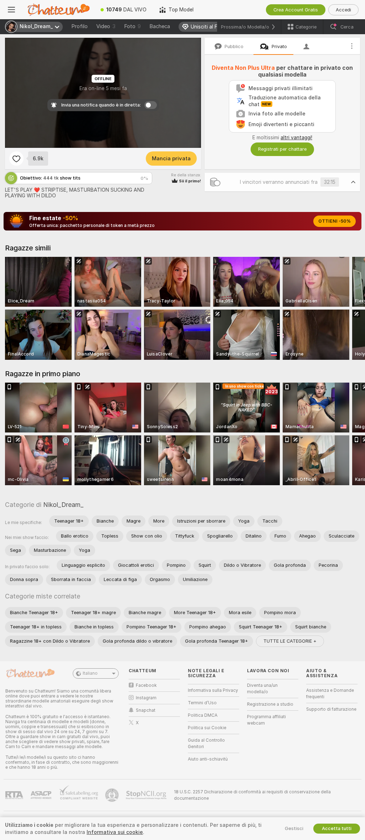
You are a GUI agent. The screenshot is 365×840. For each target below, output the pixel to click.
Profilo (79, 26)
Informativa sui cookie (115, 832)
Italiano (90, 673)
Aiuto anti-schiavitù (208, 759)
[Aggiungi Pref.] (16, 158)
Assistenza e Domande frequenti (330, 693)
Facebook (146, 685)
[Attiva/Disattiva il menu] (11, 9)
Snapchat (145, 710)
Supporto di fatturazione (331, 709)
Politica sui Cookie (207, 727)
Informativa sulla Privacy (213, 690)
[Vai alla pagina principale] (58, 9)
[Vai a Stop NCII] (147, 795)
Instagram (146, 697)
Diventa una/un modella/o (262, 688)
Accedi (343, 9)
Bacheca (159, 26)
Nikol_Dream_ (63, 504)
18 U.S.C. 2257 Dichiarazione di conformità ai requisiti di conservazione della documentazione (252, 795)
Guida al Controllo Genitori (206, 743)
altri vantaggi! (296, 137)
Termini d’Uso (202, 702)
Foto (132, 26)
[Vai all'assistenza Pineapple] (112, 795)
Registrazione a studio (270, 704)
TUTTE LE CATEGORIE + (290, 641)
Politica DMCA (202, 715)
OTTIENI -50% (334, 221)
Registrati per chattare (282, 149)
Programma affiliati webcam (266, 720)
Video (105, 26)
